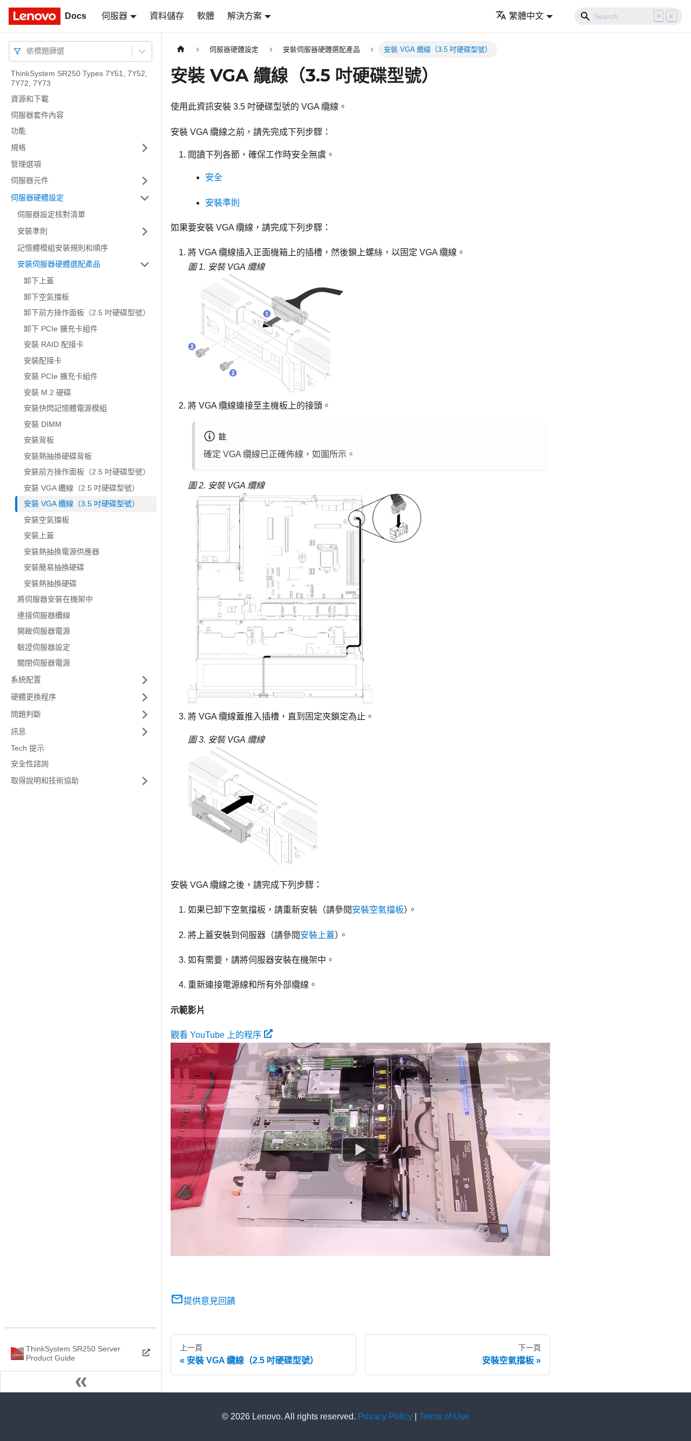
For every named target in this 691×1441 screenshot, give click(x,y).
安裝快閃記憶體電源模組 (65, 408)
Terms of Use (444, 1416)
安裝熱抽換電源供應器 (61, 551)
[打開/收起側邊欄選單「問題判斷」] (145, 714)
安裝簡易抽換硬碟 (54, 567)
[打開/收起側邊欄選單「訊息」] (145, 731)
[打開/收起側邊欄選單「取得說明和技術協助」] (145, 781)
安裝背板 (39, 440)
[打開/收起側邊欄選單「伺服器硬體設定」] (145, 198)
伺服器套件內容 (37, 115)
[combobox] (27, 51)
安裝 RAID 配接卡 (54, 344)
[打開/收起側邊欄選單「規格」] (145, 148)
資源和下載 (30, 98)
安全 (213, 177)
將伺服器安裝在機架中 (55, 599)
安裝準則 (32, 231)
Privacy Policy (385, 1416)
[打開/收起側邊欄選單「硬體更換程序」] (145, 697)
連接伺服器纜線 (43, 615)
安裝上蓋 (39, 535)
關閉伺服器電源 (43, 662)
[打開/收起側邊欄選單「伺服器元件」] (145, 180)
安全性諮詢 (30, 763)
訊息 (18, 731)
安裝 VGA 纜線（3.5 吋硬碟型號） (81, 503)
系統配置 (26, 679)
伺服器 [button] (114, 16)
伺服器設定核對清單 (51, 214)
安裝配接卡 (43, 360)
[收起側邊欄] (81, 1381)
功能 (18, 130)
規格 (18, 147)
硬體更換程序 (33, 696)
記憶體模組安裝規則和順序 (62, 247)
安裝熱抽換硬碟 (50, 583)
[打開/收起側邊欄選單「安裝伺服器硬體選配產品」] (145, 264)
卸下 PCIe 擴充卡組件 (61, 328)
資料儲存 (167, 16)
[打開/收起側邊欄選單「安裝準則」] (145, 231)
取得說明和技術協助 (45, 780)
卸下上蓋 (39, 280)
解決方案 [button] (244, 16)
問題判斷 (26, 714)
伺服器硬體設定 (37, 197)
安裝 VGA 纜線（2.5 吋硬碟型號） (81, 488)
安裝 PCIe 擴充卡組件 (61, 376)
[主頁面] (181, 49)
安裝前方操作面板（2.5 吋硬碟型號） (87, 471)
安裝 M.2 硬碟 (47, 392)
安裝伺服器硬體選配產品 (58, 264)
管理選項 (26, 164)
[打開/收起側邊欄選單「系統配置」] (145, 680)
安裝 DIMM (43, 424)
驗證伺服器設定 (43, 647)
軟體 (205, 16)
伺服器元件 (30, 180)
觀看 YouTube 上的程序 (216, 1034)
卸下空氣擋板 (46, 297)
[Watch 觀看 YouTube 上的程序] (361, 1149)
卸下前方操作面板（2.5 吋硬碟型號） (87, 312)
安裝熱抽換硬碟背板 (58, 456)
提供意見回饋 (209, 1301)
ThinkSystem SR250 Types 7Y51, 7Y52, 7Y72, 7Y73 (79, 78)
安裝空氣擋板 (46, 519)
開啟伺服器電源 (43, 631)
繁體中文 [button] (526, 16)
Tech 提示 (27, 748)
